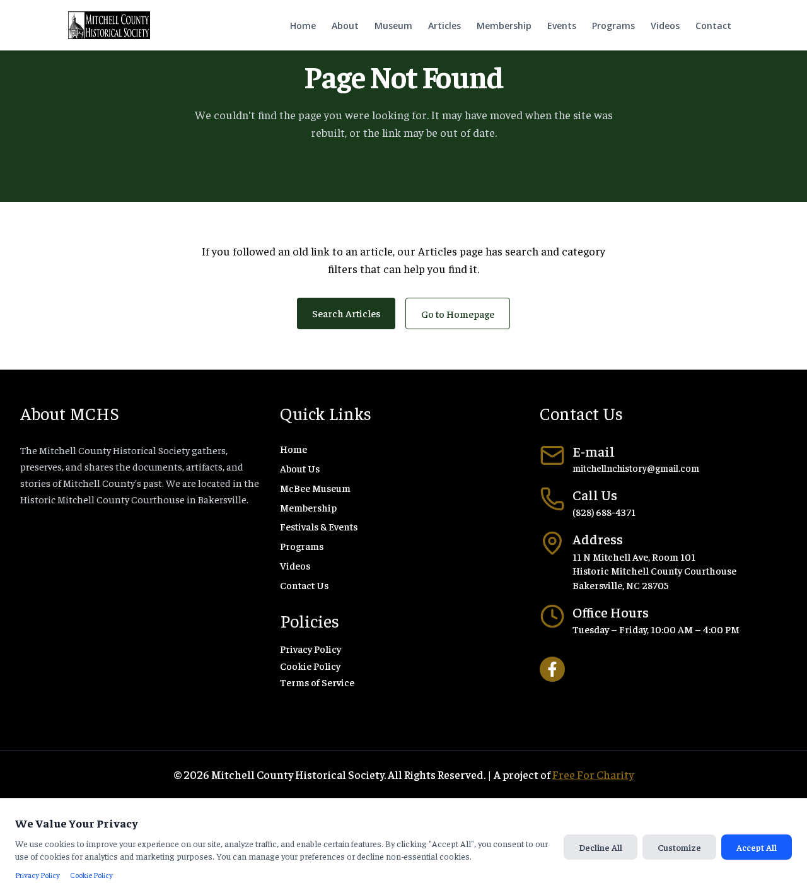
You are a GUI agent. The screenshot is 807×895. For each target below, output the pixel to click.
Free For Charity (593, 774)
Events (561, 26)
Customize (679, 847)
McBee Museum (315, 487)
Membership (504, 26)
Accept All (756, 847)
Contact (713, 26)
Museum (393, 26)
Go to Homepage (457, 313)
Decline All (600, 847)
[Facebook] (552, 669)
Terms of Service (317, 682)
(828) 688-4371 (604, 511)
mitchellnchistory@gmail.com (635, 468)
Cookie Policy (310, 665)
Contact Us (304, 584)
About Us (300, 468)
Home (303, 26)
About (345, 26)
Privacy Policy (310, 648)
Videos (665, 26)
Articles (444, 26)
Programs (613, 26)
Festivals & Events (318, 526)
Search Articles (346, 313)
